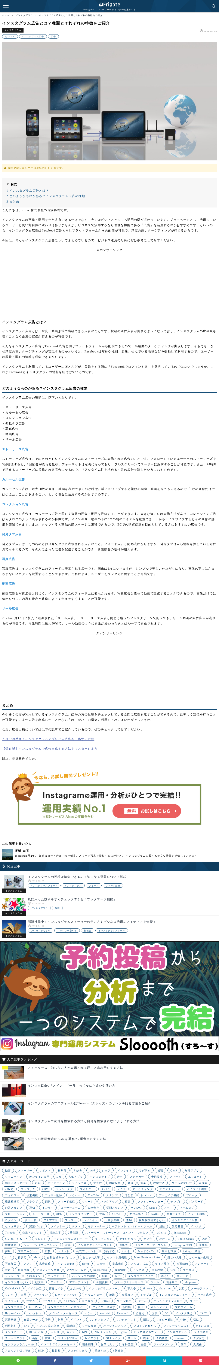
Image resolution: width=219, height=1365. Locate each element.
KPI (84, 1332)
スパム (105, 1189)
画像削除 (88, 1344)
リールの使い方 (182, 1182)
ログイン (11, 1220)
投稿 (102, 1214)
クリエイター (93, 1294)
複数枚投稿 (12, 1201)
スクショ (161, 1232)
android (105, 1313)
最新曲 (71, 1325)
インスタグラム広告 (33, 36)
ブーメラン (41, 1294)
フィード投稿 (113, 885)
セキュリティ (13, 1226)
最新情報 (120, 1269)
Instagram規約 (183, 1245)
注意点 (31, 1300)
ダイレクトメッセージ (63, 1313)
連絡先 (123, 1245)
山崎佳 (101, 1263)
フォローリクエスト (176, 1325)
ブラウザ (32, 1201)
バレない (136, 1207)
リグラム (145, 1170)
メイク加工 (35, 1288)
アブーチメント (79, 1282)
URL (105, 1276)
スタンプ (112, 1195)
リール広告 (205, 1294)
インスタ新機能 (117, 1257)
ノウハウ (75, 1195)
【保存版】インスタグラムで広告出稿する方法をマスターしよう (50, 748)
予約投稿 (157, 1176)
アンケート (202, 1263)
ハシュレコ (34, 1313)
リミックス (79, 1182)
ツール (155, 1282)
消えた (165, 1276)
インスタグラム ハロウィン (66, 1307)
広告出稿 (45, 1263)
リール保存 (124, 1300)
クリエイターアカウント (150, 1245)
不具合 (131, 1288)
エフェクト (195, 1176)
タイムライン (13, 1176)
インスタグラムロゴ (141, 1276)
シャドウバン (146, 1251)
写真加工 (11, 1263)
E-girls (78, 1170)
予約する (109, 1251)
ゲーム (142, 1300)
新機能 (87, 930)
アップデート (56, 1276)
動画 (8, 1170)
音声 (120, 1176)
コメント (63, 1251)
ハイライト (90, 1220)
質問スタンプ (114, 1207)
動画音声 (93, 1207)
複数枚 (56, 1350)
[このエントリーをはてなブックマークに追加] (164, 1360)
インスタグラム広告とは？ (27, 190)
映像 (146, 1338)
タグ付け (199, 1338)
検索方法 (159, 1182)
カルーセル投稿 (199, 1257)
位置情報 (24, 1269)
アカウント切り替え (18, 1350)
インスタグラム (12, 30)
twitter (155, 1214)
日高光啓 (118, 1263)
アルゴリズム (139, 1263)
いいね (126, 1251)
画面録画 (182, 1263)
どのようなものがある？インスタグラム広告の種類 (45, 196)
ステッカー (137, 1176)
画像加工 (172, 1282)
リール (132, 1338)
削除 (146, 1319)
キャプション (103, 1238)
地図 (112, 1294)
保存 (57, 908)
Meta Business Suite (147, 1257)
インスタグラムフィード (44, 885)
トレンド (146, 1195)
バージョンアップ (115, 1325)
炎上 (141, 1307)
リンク (9, 1294)
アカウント (49, 1300)
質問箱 (203, 1182)
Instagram (180, 1232)
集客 (129, 1220)
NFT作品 (69, 1300)
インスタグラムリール (19, 1344)
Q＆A (174, 1170)
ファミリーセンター (151, 1201)
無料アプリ (192, 1170)
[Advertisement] (109, 283)
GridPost (35, 1307)
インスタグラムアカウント (95, 1245)
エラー (88, 1313)
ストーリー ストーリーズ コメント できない (116, 1232)
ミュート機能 (196, 1214)
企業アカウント (32, 1232)
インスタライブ (100, 1176)
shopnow (190, 1282)
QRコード (30, 1220)
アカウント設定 (77, 1269)
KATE (204, 1313)
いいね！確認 (191, 1251)
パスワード (196, 1201)
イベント (76, 1319)
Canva (153, 1207)
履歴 (162, 1226)
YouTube (93, 1195)
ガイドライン (56, 1182)
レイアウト (92, 1338)
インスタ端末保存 (48, 1325)
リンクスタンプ (99, 1319)
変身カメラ (56, 1288)
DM (58, 1176)
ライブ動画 (201, 1332)
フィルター (87, 1189)
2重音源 (73, 1232)
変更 (128, 1201)
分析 (204, 1238)
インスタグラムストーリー (71, 1238)
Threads (10, 1232)
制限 (61, 1319)
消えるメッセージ (16, 1182)
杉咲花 (62, 1170)
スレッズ (182, 1276)
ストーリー (25, 1170)
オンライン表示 (39, 1176)
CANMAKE (13, 1288)
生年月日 (189, 1269)
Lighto (122, 1332)
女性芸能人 (137, 1214)
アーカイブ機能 (169, 1195)
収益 (196, 1319)
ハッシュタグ (64, 1189)
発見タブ (127, 1294)
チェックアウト (15, 1338)
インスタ (196, 1226)
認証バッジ (36, 1226)
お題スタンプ (13, 1207)
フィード (94, 885)
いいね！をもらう (40, 930)
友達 (48, 1338)
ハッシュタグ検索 (83, 1276)
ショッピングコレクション (41, 1245)
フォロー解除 (164, 1319)
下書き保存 (112, 1220)
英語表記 (11, 1319)
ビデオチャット (170, 1189)
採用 (8, 1251)
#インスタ (202, 1325)
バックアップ (109, 1201)
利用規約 (11, 1325)
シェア (106, 1170)
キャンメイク (159, 1307)
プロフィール (183, 1307)
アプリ (28, 1263)
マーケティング (143, 1189)
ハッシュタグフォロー (168, 1300)
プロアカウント (28, 1251)
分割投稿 (102, 1282)
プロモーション (15, 1214)
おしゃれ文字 (91, 1257)
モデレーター (96, 1226)
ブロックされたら (144, 1325)
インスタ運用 (13, 1307)
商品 (24, 1294)
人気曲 (197, 1344)
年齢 (183, 1319)
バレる (9, 1189)
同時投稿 (115, 1182)
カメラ (71, 1332)
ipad (92, 1170)
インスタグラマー (80, 1214)
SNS (27, 1325)
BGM (41, 1350)
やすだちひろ (127, 1238)
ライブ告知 (12, 1300)
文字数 (97, 1182)
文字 (155, 1313)
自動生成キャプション (61, 1257)
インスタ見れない (16, 1282)
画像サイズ (174, 1214)
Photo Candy (186, 1238)
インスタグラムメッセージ (58, 1344)
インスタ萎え (66, 1263)
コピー (193, 1300)
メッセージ (12, 1276)
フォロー (71, 1220)
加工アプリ (51, 1220)
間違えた (100, 1350)
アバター (56, 1282)
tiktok (86, 1263)
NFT (118, 1276)
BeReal (105, 1300)
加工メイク (113, 1338)
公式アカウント (86, 1251)
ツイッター (58, 1226)
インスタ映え (184, 1313)
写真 (68, 1245)
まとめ (12, 201)
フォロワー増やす (67, 930)
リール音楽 (89, 1325)
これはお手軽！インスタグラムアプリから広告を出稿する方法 (48, 739)
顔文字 (39, 1282)
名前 (38, 1182)
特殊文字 (55, 1232)
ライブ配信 (162, 1263)
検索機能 (32, 1195)
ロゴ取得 (88, 1300)
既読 (130, 1182)
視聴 (160, 1170)
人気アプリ (75, 1176)
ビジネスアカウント (147, 1332)
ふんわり (76, 1288)
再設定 (22, 1257)
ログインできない (66, 1294)
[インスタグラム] (14, 882)
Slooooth (180, 1338)
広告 (53, 36)
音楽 (143, 1182)
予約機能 (162, 1338)
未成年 (203, 1245)
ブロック (192, 1195)
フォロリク (28, 1189)
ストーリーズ (40, 1214)
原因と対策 (169, 1251)
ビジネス (10, 36)
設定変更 (177, 1226)
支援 (143, 1344)
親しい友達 (174, 1257)
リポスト (45, 1170)
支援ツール (31, 1319)
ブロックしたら (78, 1350)
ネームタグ (187, 1207)
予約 (48, 1319)
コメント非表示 (68, 1338)
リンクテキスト (126, 1319)
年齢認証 (128, 1344)
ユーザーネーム (71, 1207)
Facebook (123, 1313)
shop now (165, 1288)
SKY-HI (117, 1214)
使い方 (148, 1238)
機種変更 (11, 1245)
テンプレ (176, 1201)
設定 (8, 1269)
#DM (45, 1189)
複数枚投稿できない (152, 1220)
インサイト (125, 1170)
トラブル (146, 1294)
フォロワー (12, 1195)
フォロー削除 (53, 1195)
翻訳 (48, 1201)
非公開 (129, 1195)
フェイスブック (164, 1344)
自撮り (140, 1313)
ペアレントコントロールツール (132, 1226)
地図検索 (157, 1269)
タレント (41, 1238)
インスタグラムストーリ (111, 930)
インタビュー (13, 1332)
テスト (76, 1226)
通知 (32, 1207)
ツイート (88, 1201)
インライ (48, 1207)
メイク (121, 1189)
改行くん (165, 1238)
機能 (59, 1214)
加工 (181, 1288)
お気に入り (108, 1344)
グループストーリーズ (129, 1282)
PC (167, 1313)
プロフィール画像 (47, 1269)
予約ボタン (34, 1276)
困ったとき (36, 1332)
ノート (168, 1207)
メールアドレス (201, 1288)
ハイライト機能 (197, 1189)
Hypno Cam (12, 1313)
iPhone (147, 1288)
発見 (173, 1269)
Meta (37, 1257)
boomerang (100, 1269)
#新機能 (118, 1350)
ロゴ (8, 1257)
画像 (35, 1338)
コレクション (102, 1332)
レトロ (55, 1332)
